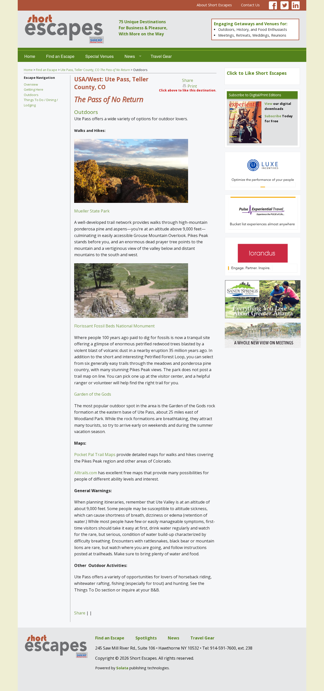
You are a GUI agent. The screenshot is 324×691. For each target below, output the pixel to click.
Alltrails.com (85, 472)
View (268, 103)
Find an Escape (60, 56)
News (130, 56)
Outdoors (31, 94)
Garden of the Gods (92, 394)
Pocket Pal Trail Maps (94, 454)
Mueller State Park (92, 211)
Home (29, 56)
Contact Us (250, 5)
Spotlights (146, 638)
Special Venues (99, 56)
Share (187, 80)
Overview (31, 84)
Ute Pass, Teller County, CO (95, 70)
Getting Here (33, 89)
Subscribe (236, 94)
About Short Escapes (214, 5)
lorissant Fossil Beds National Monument (115, 326)
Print (192, 86)
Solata (122, 667)
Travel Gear (161, 56)
